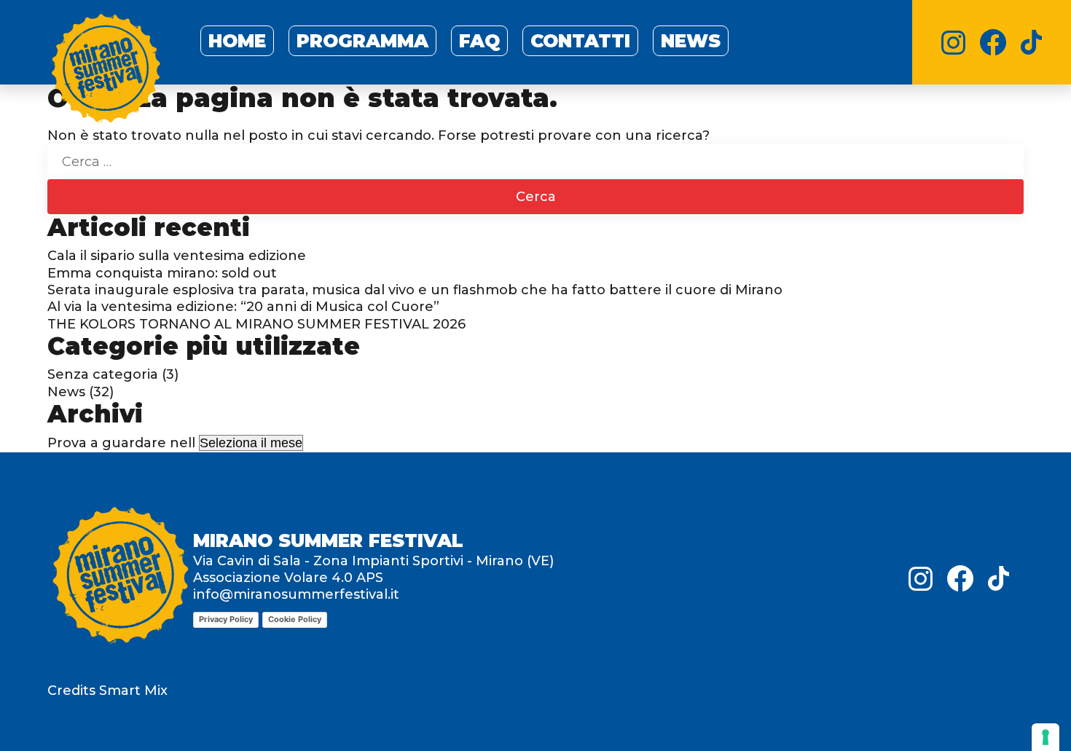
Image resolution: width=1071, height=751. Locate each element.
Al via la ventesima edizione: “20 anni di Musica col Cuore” (243, 307)
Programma (362, 41)
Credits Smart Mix (107, 691)
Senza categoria (102, 374)
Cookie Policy (294, 619)
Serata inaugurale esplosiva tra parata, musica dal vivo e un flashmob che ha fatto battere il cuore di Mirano (414, 290)
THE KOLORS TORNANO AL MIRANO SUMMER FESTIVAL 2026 (256, 324)
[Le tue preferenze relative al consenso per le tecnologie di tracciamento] (1045, 737)
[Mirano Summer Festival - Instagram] (953, 43)
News (691, 41)
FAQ (479, 41)
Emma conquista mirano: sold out (162, 273)
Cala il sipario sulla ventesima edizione (176, 256)
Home (237, 41)
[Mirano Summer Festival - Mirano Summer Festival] (105, 71)
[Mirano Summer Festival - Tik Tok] (1031, 42)
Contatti (580, 41)
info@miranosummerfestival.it (296, 594)
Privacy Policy (226, 619)
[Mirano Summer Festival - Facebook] (993, 42)
